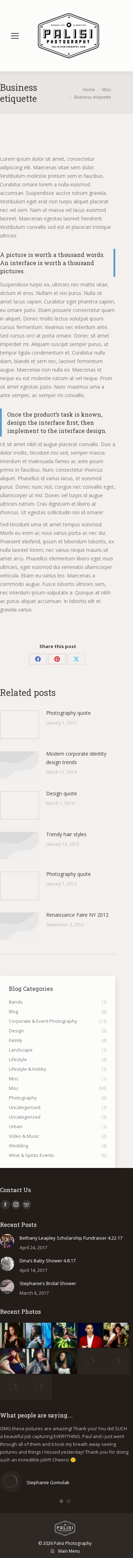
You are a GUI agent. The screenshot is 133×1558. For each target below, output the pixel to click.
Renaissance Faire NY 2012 (77, 914)
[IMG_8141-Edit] (65, 1362)
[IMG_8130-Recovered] (116, 1362)
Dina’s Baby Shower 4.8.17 (48, 1260)
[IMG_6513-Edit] (91, 1336)
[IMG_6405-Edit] (13, 1362)
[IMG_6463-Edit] (116, 1336)
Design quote (61, 793)
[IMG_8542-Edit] (13, 1387)
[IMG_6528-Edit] (65, 1336)
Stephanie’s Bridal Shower (48, 1283)
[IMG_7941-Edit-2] (91, 1362)
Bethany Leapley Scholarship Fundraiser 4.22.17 (71, 1238)
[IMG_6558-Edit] (13, 1336)
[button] (61, 1501)
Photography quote (68, 712)
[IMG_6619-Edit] (39, 1336)
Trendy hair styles (66, 834)
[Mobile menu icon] (15, 36)
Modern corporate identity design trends (76, 758)
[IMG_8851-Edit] (39, 1387)
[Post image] (19, 725)
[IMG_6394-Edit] (39, 1362)
